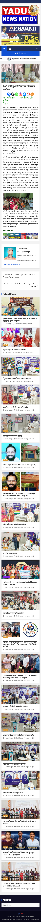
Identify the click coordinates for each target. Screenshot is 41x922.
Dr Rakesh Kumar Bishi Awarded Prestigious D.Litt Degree (20, 285)
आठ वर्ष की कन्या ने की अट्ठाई (12, 436)
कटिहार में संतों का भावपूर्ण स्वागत (13, 793)
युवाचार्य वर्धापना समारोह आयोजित (13, 613)
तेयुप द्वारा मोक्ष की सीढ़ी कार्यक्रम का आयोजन (17, 378)
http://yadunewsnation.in (12, 265)
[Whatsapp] (16, 94)
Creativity (6, 577)
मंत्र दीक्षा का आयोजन (10, 553)
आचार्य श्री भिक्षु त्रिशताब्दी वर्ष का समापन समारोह (18, 735)
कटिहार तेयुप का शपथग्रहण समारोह (14, 764)
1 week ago (8, 381)
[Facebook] (9, 94)
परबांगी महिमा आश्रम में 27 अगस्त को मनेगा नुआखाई (19, 465)
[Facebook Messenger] (24, 94)
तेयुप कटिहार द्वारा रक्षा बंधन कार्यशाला (14, 350)
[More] (32, 94)
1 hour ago (8, 324)
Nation (5, 313)
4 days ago (8, 352)
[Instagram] (20, 94)
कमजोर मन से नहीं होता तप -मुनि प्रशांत (15, 407)
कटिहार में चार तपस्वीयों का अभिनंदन (14, 524)
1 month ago (9, 738)
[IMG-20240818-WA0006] (20, 234)
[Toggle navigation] (10, 48)
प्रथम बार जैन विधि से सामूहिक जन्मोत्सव (15, 706)
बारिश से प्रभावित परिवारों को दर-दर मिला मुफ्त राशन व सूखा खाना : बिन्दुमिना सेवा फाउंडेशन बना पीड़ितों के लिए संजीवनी (20, 644)
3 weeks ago (9, 467)
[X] (13, 94)
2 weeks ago (9, 410)
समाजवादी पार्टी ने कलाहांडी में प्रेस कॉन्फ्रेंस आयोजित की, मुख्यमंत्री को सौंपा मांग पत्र (20, 276)
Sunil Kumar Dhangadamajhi (23, 250)
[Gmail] (28, 94)
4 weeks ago (9, 587)
